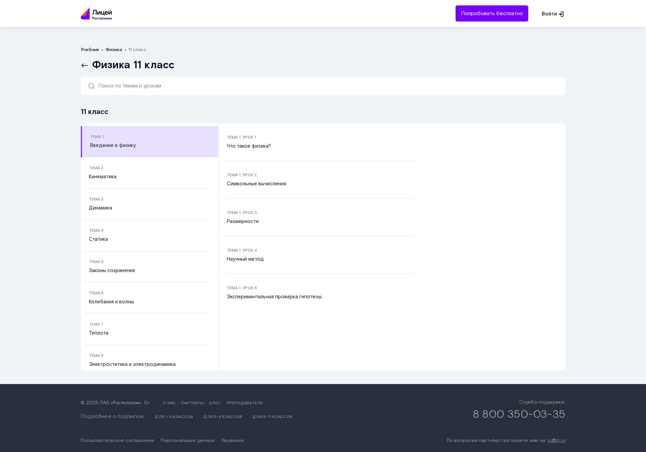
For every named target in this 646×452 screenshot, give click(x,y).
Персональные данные (188, 441)
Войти (549, 14)
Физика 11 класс (133, 65)
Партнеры (192, 403)
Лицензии (232, 441)
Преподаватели (244, 403)
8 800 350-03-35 (519, 414)
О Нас (169, 403)
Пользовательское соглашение (117, 441)
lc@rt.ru (556, 441)
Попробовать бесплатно (492, 13)
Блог (215, 403)
